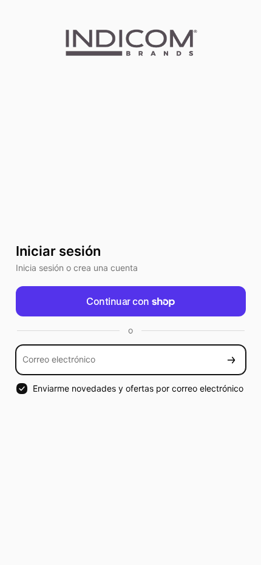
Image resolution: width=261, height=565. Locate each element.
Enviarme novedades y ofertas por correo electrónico (138, 388)
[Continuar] (231, 359)
